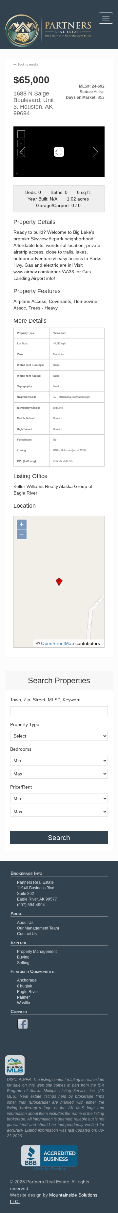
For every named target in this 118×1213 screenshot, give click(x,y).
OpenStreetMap (57, 643)
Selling (23, 962)
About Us (25, 922)
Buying (23, 957)
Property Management (37, 951)
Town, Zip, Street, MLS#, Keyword (45, 699)
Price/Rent (21, 787)
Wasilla (23, 1003)
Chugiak (24, 986)
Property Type (24, 724)
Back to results (28, 64)
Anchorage (27, 980)
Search (59, 837)
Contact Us (27, 933)
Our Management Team (38, 928)
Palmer (23, 997)
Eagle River (27, 991)
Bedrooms (20, 749)
